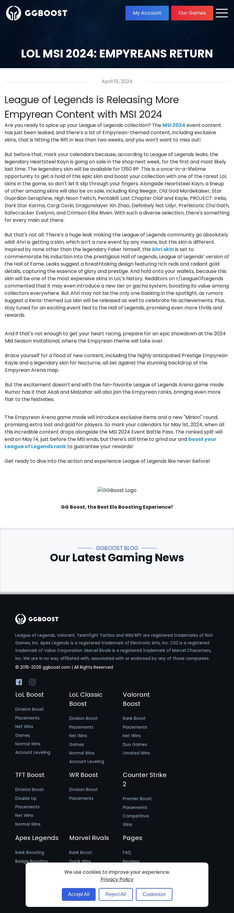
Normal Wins (28, 744)
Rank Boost (134, 718)
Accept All (79, 894)
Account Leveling (32, 752)
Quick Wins (80, 861)
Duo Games (135, 744)
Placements (27, 718)
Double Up (26, 798)
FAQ (127, 853)
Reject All (115, 894)
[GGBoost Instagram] (32, 683)
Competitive (136, 816)
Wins (127, 825)
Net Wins (24, 727)
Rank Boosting (29, 853)
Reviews (131, 861)
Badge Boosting (31, 861)
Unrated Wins (136, 753)
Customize (154, 894)
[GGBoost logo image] (37, 13)
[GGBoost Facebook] (19, 683)
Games (22, 735)
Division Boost (29, 709)
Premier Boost (137, 799)
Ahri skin (162, 249)
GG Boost (73, 507)
